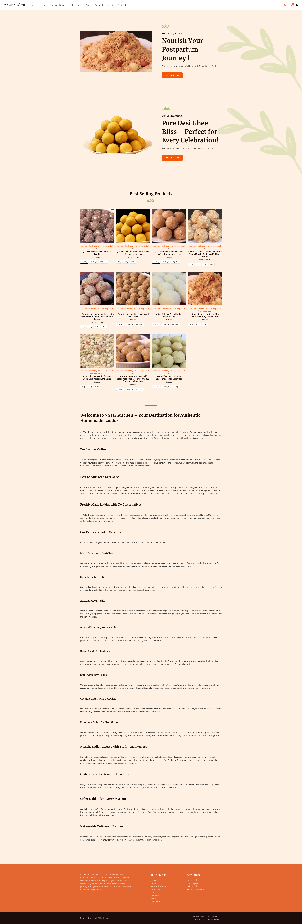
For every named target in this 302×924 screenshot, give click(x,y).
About (110, 5)
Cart (88, 5)
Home (32, 5)
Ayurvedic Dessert (58, 5)
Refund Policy (193, 886)
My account (76, 5)
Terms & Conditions (196, 889)
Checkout (98, 5)
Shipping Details (194, 883)
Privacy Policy (193, 880)
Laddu (42, 5)
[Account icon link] (297, 5)
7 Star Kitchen (14, 5)
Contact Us (123, 5)
